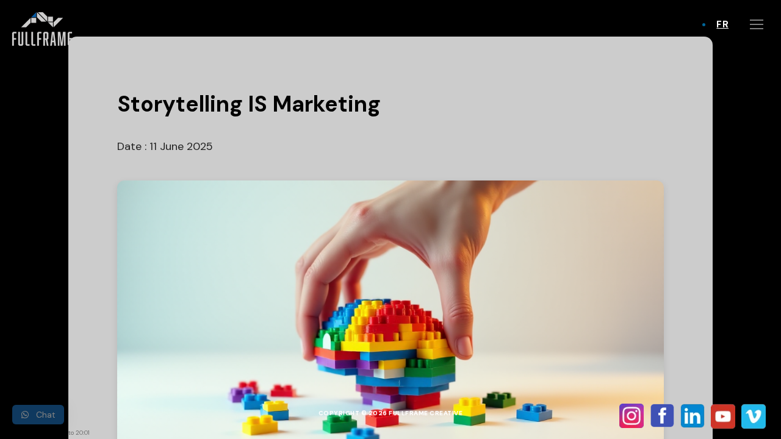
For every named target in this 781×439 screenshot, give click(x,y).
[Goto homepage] (44, 29)
